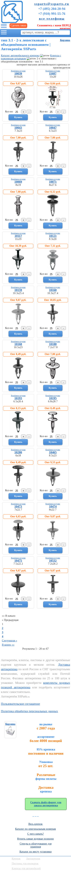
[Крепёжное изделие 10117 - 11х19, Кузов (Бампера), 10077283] (18, 270)
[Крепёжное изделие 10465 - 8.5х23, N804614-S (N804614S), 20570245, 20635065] (52, 486)
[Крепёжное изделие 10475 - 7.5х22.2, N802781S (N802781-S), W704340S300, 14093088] (18, 594)
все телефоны (52, 18)
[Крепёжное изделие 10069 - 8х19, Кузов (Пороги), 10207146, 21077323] (18, 216)
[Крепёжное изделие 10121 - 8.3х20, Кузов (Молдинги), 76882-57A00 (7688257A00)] (52, 270)
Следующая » (9, 640)
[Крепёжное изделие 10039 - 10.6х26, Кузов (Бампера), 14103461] (18, 107)
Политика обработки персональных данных (29, 711)
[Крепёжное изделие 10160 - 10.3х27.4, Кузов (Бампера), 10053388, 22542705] (52, 324)
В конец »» (8, 644)
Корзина (65, 40)
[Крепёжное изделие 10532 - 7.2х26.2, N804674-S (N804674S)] (52, 594)
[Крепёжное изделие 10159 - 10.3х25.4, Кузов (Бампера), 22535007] (18, 324)
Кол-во (9, 111)
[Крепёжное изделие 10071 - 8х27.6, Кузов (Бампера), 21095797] (52, 216)
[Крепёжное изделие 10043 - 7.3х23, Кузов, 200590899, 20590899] (18, 161)
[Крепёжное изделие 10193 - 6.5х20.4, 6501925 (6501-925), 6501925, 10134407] (18, 432)
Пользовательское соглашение (20, 703)
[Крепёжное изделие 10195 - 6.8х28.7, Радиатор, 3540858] (52, 432)
